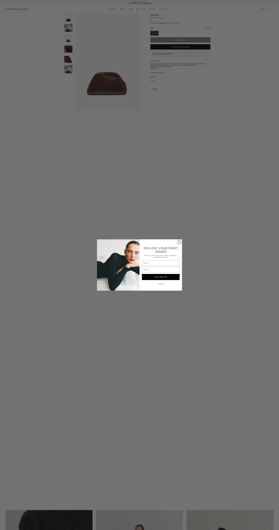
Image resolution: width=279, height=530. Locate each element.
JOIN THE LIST (160, 277)
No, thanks (160, 284)
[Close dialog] (179, 242)
